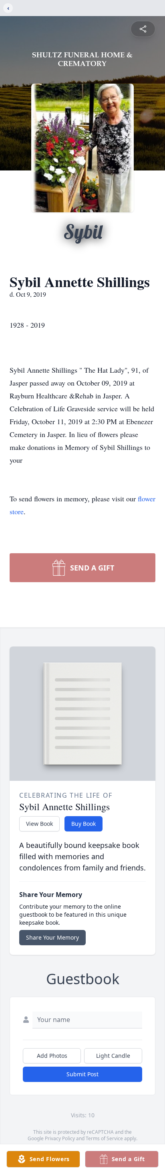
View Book (39, 823)
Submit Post (82, 1074)
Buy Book (83, 823)
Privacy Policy (60, 1138)
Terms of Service (104, 1138)
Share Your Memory (52, 937)
